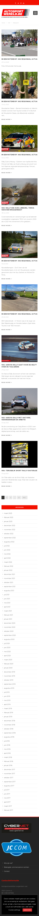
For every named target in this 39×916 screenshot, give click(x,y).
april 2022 (7, 558)
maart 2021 (8, 611)
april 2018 (7, 753)
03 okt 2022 (5, 317)
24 (19, 497)
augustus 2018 (9, 737)
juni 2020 (7, 647)
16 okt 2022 (5, 264)
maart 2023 (8, 513)
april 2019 (7, 704)
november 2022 (9, 529)
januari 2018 (8, 765)
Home (3, 23)
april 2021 (7, 607)
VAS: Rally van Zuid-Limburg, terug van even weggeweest (18, 209)
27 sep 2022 (5, 370)
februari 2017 (8, 810)
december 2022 (9, 525)
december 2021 (9, 574)
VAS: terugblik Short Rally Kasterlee (19, 470)
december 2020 (9, 623)
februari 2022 (8, 566)
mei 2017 (7, 798)
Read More (6, 119)
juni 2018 (7, 745)
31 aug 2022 (5, 473)
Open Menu (35, 13)
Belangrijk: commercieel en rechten (16, 867)
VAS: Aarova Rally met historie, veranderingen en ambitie (16, 419)
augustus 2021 (9, 590)
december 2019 (9, 672)
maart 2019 (8, 708)
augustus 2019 (9, 688)
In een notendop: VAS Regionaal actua (19, 59)
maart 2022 (8, 562)
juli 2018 (7, 741)
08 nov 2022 (5, 213)
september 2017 (10, 782)
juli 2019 (7, 692)
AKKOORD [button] (27, 910)
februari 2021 (8, 615)
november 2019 (9, 676)
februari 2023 (8, 517)
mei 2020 (7, 651)
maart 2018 (8, 757)
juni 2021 (7, 599)
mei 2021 (7, 603)
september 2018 (10, 733)
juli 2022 (7, 546)
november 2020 (9, 627)
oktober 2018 (8, 729)
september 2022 (10, 538)
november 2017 (9, 773)
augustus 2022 (9, 542)
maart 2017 (8, 806)
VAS (9, 23)
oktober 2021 (8, 582)
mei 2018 (7, 749)
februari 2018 (8, 761)
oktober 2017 (8, 778)
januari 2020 (8, 668)
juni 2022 (7, 550)
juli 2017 (7, 790)
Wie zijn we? (8, 863)
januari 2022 (8, 570)
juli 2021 (6, 595)
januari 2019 (8, 717)
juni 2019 (7, 696)
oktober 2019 (8, 680)
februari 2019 (8, 712)
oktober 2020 (9, 631)
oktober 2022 (8, 534)
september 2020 (10, 635)
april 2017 (7, 802)
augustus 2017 (9, 786)
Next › (24, 497)
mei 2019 (7, 700)
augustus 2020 (9, 639)
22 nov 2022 (5, 104)
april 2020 (7, 656)
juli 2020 (7, 643)
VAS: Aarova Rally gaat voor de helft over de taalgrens (19, 366)
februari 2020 (8, 664)
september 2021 (9, 586)
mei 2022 (7, 554)
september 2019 (10, 684)
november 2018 (9, 725)
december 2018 (9, 721)
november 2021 (9, 578)
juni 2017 (7, 794)
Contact (7, 871)
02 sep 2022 (5, 422)
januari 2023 (8, 521)
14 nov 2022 (5, 157)
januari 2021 (8, 619)
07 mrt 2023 (5, 62)
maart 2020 (8, 660)
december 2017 (9, 769)
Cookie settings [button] (14, 910)
